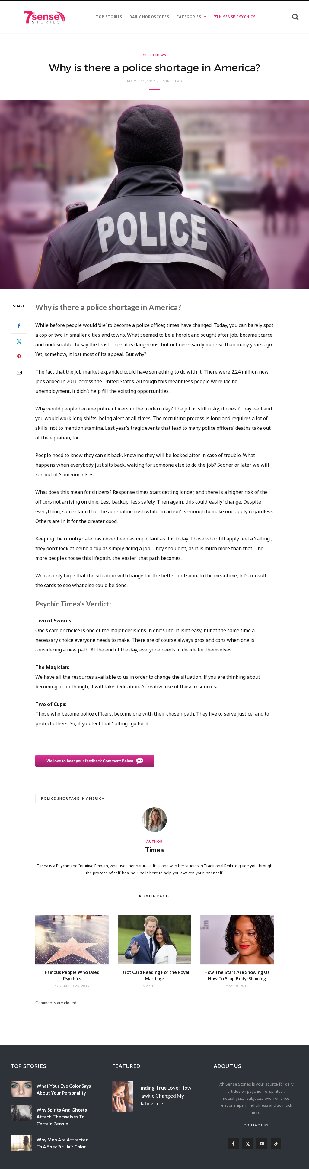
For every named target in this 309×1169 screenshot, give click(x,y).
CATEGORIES (188, 16)
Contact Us (256, 1125)
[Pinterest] (19, 356)
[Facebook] (19, 326)
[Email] (19, 372)
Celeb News (154, 55)
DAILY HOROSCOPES (149, 16)
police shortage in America (73, 798)
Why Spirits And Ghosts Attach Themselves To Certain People (62, 1116)
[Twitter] (19, 341)
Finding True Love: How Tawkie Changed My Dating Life (164, 1096)
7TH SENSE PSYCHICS (234, 16)
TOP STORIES (109, 16)
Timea (154, 850)
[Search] (291, 16)
